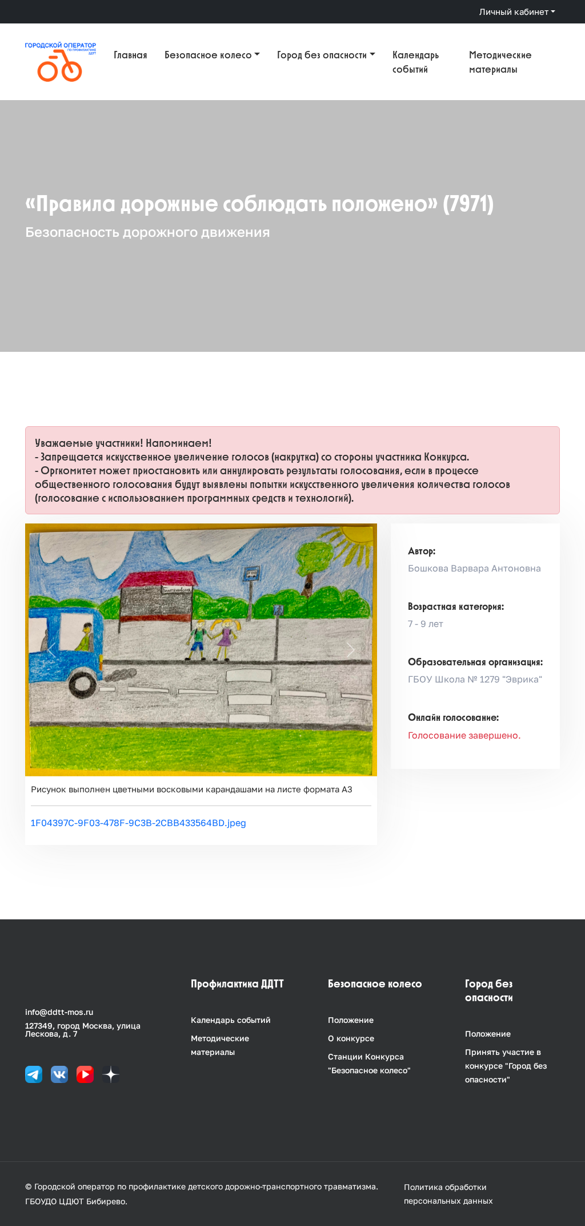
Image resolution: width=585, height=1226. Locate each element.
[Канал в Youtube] (85, 1073)
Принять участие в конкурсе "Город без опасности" (506, 1065)
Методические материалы (500, 61)
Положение (351, 1020)
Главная (130, 54)
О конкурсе (351, 1038)
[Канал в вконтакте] (59, 1073)
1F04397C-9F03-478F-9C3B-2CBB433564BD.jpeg (138, 822)
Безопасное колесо (208, 54)
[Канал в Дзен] (110, 1073)
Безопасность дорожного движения (147, 231)
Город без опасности (322, 54)
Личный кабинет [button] (513, 11)
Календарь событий (415, 61)
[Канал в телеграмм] (33, 1073)
